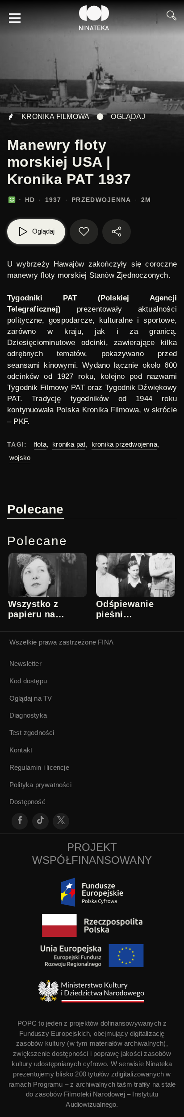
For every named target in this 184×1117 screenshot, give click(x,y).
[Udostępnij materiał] (116, 231)
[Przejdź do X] (60, 821)
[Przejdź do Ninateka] (94, 17)
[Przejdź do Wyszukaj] (171, 17)
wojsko (19, 457)
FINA (105, 642)
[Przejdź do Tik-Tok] (40, 821)
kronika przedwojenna (124, 444)
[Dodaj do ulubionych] (84, 231)
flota (40, 444)
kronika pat (68, 444)
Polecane (35, 509)
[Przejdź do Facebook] (19, 821)
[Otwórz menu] (14, 17)
